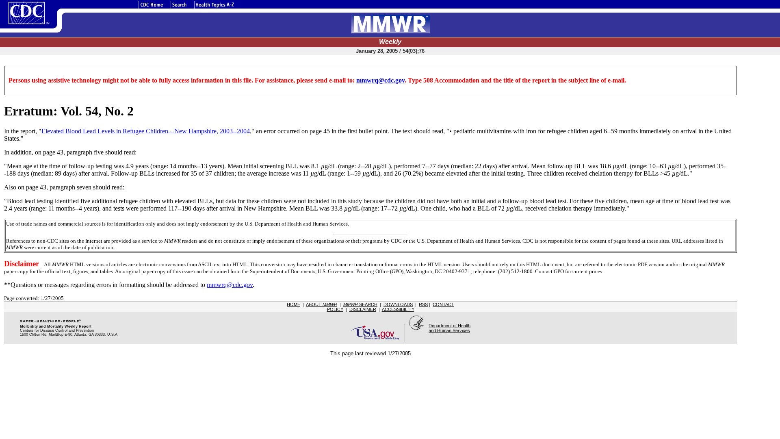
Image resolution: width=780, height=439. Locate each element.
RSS (423, 304)
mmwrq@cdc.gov (380, 80)
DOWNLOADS (398, 304)
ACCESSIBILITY (398, 309)
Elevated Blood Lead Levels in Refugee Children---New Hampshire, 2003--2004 (145, 131)
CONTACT (443, 304)
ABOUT (321, 304)
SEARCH (360, 304)
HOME (293, 304)
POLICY (335, 309)
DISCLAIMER (362, 309)
